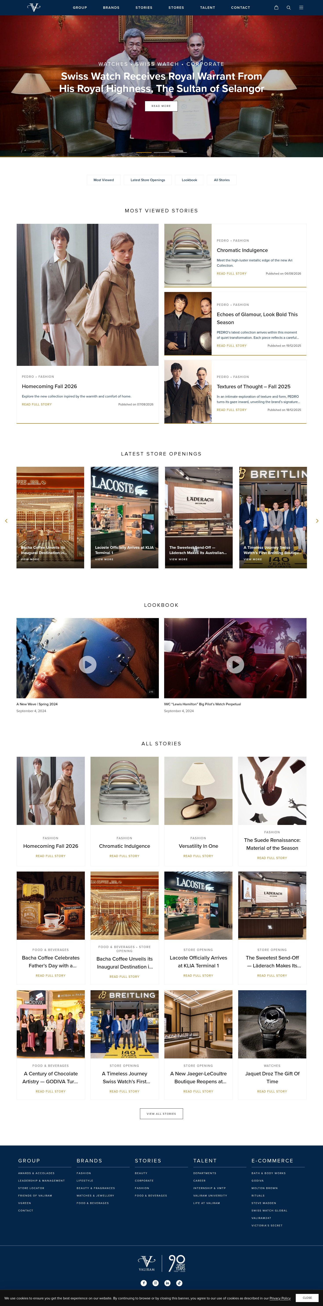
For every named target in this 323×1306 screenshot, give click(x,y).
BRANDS (111, 7)
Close (307, 1298)
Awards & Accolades (36, 1173)
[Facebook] (144, 1283)
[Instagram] (155, 1283)
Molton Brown (265, 1188)
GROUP (80, 7)
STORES (176, 7)
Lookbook (189, 179)
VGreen (24, 1203)
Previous (6, 520)
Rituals (258, 1195)
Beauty (141, 1173)
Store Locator (31, 1188)
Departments (204, 1173)
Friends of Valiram (35, 1195)
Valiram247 (261, 1218)
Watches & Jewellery (95, 1195)
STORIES (144, 7)
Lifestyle (85, 1180)
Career (199, 1180)
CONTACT (240, 7)
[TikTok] (179, 1283)
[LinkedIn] (167, 1283)
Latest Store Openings (148, 179)
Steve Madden (264, 1203)
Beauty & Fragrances (96, 1188)
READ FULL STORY (37, 404)
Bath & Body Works (269, 1173)
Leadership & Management (41, 1180)
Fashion (84, 1173)
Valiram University (210, 1195)
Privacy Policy (280, 1298)
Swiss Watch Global (270, 1210)
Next (316, 520)
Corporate (144, 1180)
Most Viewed (104, 179)
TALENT (207, 7)
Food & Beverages (93, 1203)
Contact (25, 1210)
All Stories (222, 179)
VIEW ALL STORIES (161, 1114)
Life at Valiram (206, 1203)
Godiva (258, 1180)
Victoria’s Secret (267, 1225)
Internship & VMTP (209, 1188)
